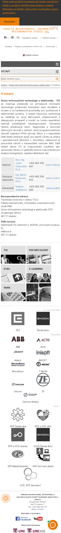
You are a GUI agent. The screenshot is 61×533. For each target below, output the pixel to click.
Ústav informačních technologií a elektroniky (29, 85)
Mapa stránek (37, 509)
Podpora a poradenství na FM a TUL (29, 46)
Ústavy (4, 85)
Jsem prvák (50, 46)
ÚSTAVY (5, 71)
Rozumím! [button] (9, 21)
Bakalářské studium (30, 38)
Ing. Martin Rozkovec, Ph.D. (21, 178)
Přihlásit (55, 27)
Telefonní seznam (49, 38)
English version (31, 55)
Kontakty (8, 46)
